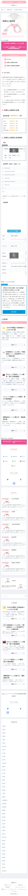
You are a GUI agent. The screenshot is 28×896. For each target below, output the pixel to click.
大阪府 (3, 756)
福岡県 (3, 840)
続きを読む (14, 311)
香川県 (3, 864)
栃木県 (3, 823)
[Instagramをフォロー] (14, 483)
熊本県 (3, 833)
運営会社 (20, 885)
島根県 (3, 790)
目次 (13, 55)
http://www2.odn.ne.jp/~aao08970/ (18, 263)
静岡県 (3, 860)
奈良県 (3, 759)
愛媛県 (3, 810)
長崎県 (3, 854)
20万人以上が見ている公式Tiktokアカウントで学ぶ (14, 442)
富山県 (3, 770)
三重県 (3, 726)
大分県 (3, 753)
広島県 (3, 793)
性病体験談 (4, 800)
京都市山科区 (6, 36)
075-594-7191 (14, 256)
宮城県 (3, 766)
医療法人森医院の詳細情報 (13, 65)
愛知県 (3, 813)
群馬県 (3, 850)
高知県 (3, 867)
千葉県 (3, 743)
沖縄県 (3, 827)
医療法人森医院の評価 (12, 62)
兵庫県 (3, 736)
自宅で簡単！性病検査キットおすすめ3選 (14, 43)
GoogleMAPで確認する (14, 231)
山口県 (3, 773)
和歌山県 (4, 746)
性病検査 (4, 807)
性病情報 (4, 803)
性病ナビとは (7, 885)
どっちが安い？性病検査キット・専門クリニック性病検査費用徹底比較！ (14, 47)
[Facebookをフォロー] (20, 479)
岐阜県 (3, 780)
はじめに (9, 59)
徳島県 (3, 796)
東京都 (3, 820)
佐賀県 (3, 733)
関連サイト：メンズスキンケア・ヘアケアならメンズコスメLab (14, 890)
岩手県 (3, 786)
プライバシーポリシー (20, 887)
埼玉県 (3, 749)
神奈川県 (4, 837)
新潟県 (3, 817)
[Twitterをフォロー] (7, 479)
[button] (25, 596)
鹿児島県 (4, 871)
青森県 (3, 857)
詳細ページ (14, 344)
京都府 (5, 33)
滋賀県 (3, 830)
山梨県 (3, 776)
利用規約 (8, 887)
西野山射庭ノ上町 (19, 36)
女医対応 (4, 763)
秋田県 (3, 847)
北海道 (3, 739)
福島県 (3, 844)
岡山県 (3, 783)
